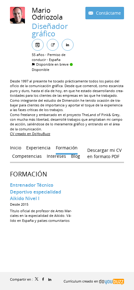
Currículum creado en (81, 281)
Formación (28, 174)
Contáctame (108, 13)
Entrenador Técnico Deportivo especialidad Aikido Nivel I (35, 192)
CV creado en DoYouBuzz (30, 133)
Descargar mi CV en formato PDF (104, 151)
